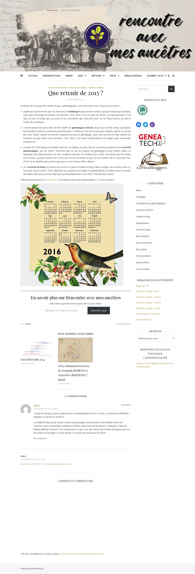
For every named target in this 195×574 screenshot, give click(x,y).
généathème (51, 179)
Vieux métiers (143, 262)
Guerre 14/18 (155, 75)
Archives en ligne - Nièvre (148, 296)
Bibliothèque (133, 75)
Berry (139, 190)
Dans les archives (144, 209)
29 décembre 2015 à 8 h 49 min (46, 409)
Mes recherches (144, 242)
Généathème (96, 87)
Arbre (69, 75)
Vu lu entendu (142, 269)
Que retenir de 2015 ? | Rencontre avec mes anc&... (46, 463)
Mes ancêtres (143, 236)
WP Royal (39, 568)
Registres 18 (142, 285)
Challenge (140, 196)
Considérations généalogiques (67, 87)
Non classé (141, 249)
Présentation (51, 75)
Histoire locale (143, 229)
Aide (80, 75)
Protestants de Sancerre (148, 313)
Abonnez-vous (98, 310)
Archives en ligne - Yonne (148, 308)
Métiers (96, 75)
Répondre (126, 405)
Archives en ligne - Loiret (148, 302)
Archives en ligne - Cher (147, 291)
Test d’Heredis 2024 (32, 359)
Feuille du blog (143, 216)
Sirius (37, 405)
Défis (113, 75)
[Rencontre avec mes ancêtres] (97, 35)
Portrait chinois (143, 255)
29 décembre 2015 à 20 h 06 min (32, 459)
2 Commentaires (123, 323)
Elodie (28, 323)
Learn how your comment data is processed (81, 553)
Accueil (33, 75)
